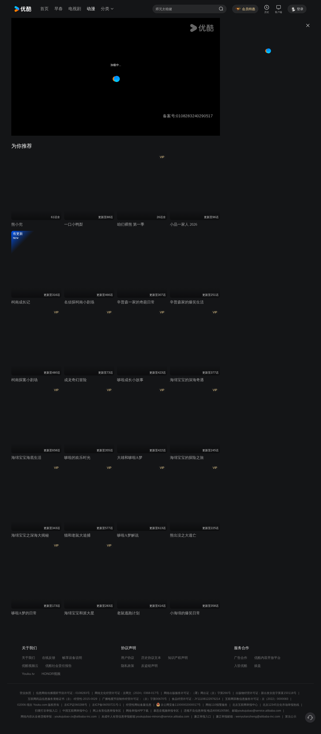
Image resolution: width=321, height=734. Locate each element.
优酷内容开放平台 (267, 658)
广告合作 (240, 658)
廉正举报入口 (202, 716)
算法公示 (290, 716)
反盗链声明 (149, 666)
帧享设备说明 (72, 658)
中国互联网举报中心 (75, 710)
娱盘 (257, 666)
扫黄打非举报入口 (46, 710)
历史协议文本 (151, 658)
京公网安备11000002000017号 (181, 704)
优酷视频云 (30, 666)
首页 (44, 8)
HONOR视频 (51, 674)
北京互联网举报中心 (245, 704)
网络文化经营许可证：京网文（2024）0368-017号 (127, 693)
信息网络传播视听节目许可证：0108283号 (63, 693)
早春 (58, 8)
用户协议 (127, 658)
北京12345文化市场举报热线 (281, 704)
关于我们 (28, 658)
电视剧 (74, 8)
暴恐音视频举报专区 (166, 710)
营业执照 (25, 693)
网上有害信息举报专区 (107, 710)
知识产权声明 (178, 658)
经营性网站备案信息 (138, 704)
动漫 (91, 8)
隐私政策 (127, 666)
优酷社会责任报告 (58, 666)
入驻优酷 (240, 666)
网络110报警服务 (216, 704)
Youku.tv (28, 674)
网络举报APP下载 (137, 710)
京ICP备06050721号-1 (106, 704)
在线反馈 (48, 658)
